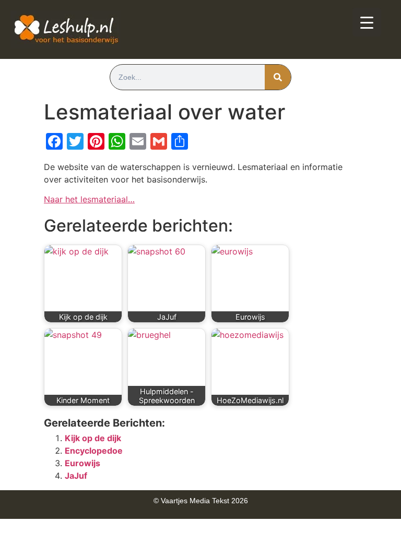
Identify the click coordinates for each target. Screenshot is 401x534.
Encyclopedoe (94, 450)
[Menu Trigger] (366, 22)
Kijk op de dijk (93, 438)
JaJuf (76, 475)
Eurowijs (82, 463)
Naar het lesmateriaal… (89, 199)
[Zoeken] (278, 77)
